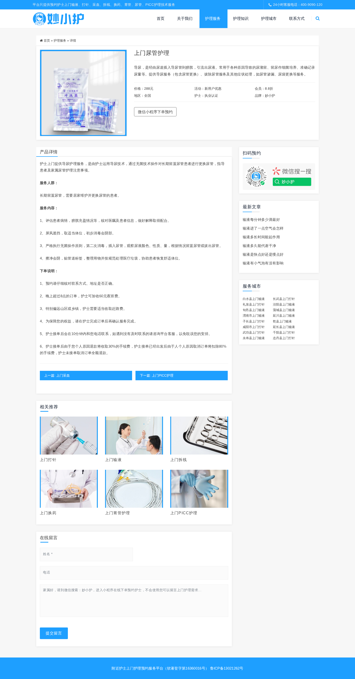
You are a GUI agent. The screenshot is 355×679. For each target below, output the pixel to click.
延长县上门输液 (284, 327)
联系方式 (297, 18)
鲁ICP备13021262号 (226, 668)
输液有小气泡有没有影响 (263, 263)
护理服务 (212, 18)
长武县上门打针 (284, 299)
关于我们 (184, 18)
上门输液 (113, 460)
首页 (160, 18)
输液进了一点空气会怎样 (263, 228)
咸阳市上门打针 (254, 327)
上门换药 (48, 513)
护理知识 (240, 18)
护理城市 (269, 18)
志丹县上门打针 (284, 338)
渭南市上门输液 (254, 315)
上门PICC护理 (184, 513)
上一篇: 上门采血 (57, 375)
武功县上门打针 (254, 332)
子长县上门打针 (254, 321)
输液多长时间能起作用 (261, 237)
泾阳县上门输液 (284, 304)
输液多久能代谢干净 (259, 246)
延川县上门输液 (284, 315)
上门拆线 (178, 460)
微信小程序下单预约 (155, 112)
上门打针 (48, 460)
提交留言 (54, 633)
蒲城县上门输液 (284, 310)
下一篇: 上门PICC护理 (156, 375)
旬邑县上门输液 (254, 310)
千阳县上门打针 (284, 332)
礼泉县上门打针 (254, 304)
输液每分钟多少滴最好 (261, 219)
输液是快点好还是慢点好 (263, 254)
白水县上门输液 (254, 299)
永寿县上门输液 (254, 338)
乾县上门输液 (282, 321)
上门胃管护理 (117, 513)
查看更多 (69, 435)
